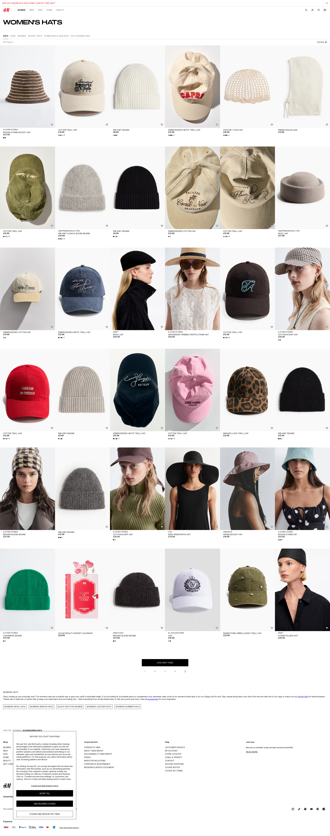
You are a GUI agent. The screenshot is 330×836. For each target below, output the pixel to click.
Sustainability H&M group (98, 754)
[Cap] (192, 590)
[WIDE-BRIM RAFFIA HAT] (192, 488)
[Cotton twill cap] (82, 86)
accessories (152, 699)
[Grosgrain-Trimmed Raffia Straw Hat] (192, 289)
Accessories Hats (32, 730)
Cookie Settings (174, 771)
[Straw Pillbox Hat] (302, 590)
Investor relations (94, 761)
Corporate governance (97, 764)
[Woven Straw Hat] (302, 488)
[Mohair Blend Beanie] (27, 488)
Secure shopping (174, 764)
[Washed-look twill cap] (247, 390)
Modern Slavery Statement (99, 767)
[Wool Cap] (137, 289)
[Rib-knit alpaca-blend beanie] (82, 187)
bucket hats (303, 696)
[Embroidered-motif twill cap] (192, 86)
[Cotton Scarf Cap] (302, 289)
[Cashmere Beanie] (27, 590)
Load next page (165, 663)
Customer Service (175, 747)
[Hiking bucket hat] (247, 488)
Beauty (60, 10)
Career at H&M (92, 747)
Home (49, 10)
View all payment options (69, 828)
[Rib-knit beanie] (137, 86)
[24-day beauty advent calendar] (82, 590)
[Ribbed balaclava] (302, 86)
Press (87, 757)
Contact (169, 761)
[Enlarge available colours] (4, 137)
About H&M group (93, 751)
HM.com (7, 730)
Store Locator (173, 754)
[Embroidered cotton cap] (192, 187)
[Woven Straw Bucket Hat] (27, 86)
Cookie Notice (172, 767)
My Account (171, 751)
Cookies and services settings (45, 814)
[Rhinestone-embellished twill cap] (247, 590)
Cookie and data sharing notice (44, 786)
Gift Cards (9, 764)
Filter (320, 42)
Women (21, 10)
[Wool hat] (302, 187)
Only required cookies (45, 804)
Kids (40, 10)
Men (31, 10)
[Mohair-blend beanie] (137, 590)
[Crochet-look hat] (247, 86)
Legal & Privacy (173, 757)
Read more (252, 752)
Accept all (44, 793)
